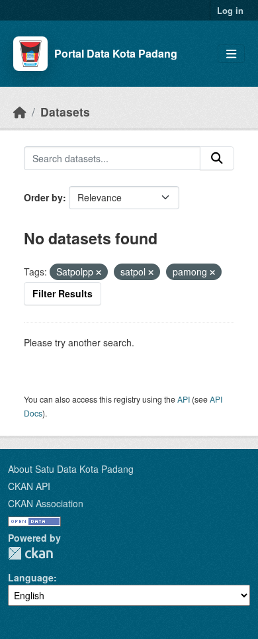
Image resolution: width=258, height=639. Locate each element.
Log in (230, 10)
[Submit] (217, 158)
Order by (43, 197)
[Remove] (98, 272)
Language (31, 577)
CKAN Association (45, 503)
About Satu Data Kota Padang (71, 468)
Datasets (65, 111)
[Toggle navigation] (231, 54)
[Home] (19, 111)
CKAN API (29, 486)
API (183, 399)
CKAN (30, 553)
